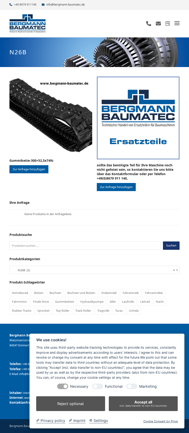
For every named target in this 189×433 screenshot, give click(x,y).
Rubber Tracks (21, 310)
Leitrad (145, 301)
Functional (114, 386)
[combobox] (94, 270)
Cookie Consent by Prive (160, 421)
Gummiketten (64, 301)
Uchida (134, 310)
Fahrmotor (19, 301)
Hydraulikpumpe (91, 301)
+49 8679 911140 (25, 4)
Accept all (143, 403)
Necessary (79, 386)
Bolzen (38, 293)
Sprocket (43, 310)
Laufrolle (128, 301)
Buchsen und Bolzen (81, 293)
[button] (177, 23)
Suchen (171, 245)
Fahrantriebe (154, 293)
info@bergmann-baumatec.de (65, 4)
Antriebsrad (20, 293)
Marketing (148, 386)
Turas (119, 310)
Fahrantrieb (131, 293)
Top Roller (62, 310)
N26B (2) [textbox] (93, 270)
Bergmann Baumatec (23, 426)
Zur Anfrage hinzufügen (29, 169)
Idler (113, 301)
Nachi (160, 301)
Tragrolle (103, 310)
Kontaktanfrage (21, 402)
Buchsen (55, 293)
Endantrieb (109, 293)
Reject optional (70, 403)
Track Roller (83, 310)
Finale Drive (41, 301)
